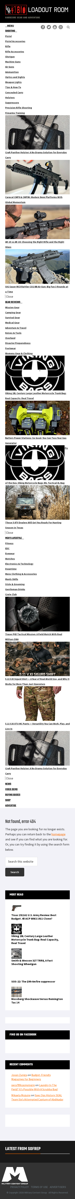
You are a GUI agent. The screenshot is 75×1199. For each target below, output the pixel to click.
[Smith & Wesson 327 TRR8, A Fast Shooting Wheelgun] (16, 950)
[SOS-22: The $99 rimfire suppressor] (16, 971)
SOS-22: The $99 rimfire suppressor (33, 981)
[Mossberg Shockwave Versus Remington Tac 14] (16, 989)
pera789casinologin (23, 1085)
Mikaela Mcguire (21, 1095)
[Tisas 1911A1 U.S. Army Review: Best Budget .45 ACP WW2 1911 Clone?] (16, 905)
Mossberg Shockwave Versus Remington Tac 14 (37, 1000)
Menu (10, 25)
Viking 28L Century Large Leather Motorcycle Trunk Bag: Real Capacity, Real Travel (35, 939)
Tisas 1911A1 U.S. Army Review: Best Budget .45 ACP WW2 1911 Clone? (33, 916)
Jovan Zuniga (19, 1075)
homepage (58, 834)
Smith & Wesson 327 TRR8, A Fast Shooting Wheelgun (32, 962)
